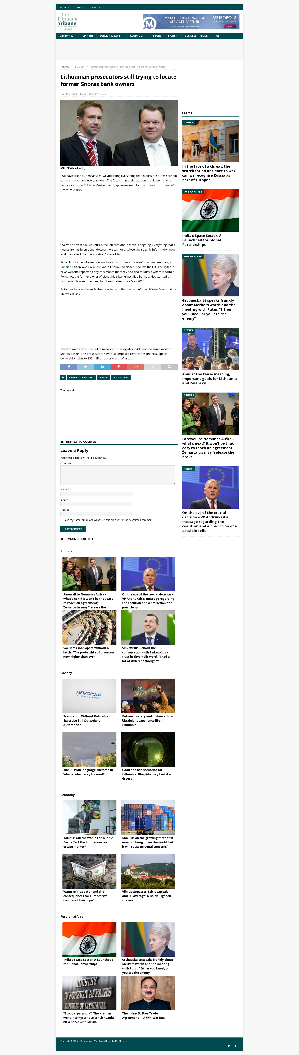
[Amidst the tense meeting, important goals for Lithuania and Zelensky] (210, 349)
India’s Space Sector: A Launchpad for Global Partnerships (201, 240)
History (156, 35)
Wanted (96, 7)
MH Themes (121, 1041)
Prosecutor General (159, 185)
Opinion (87, 35)
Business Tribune (196, 35)
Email (63, 499)
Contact (80, 7)
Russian (65, 267)
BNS (84, 93)
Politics (66, 551)
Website (64, 509)
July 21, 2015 (71, 93)
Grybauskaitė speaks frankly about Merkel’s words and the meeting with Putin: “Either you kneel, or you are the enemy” (208, 309)
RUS (217, 35)
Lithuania (66, 35)
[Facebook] (236, 1046)
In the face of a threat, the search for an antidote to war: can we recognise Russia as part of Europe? (209, 173)
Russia (103, 377)
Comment (66, 463)
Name (64, 489)
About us (64, 7)
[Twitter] (229, 1046)
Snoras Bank (121, 377)
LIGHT (171, 35)
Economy (67, 795)
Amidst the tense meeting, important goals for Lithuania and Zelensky (209, 378)
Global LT (137, 35)
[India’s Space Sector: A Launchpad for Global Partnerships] (210, 210)
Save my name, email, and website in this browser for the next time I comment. (108, 520)
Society (95, 93)
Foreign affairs (110, 35)
